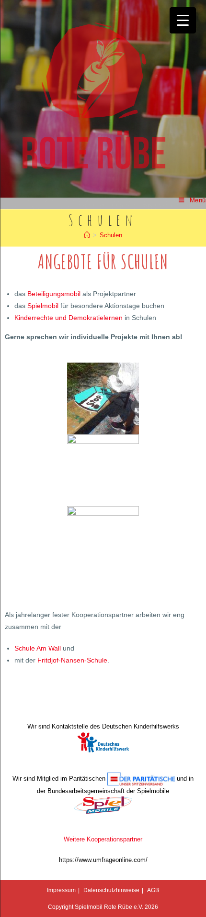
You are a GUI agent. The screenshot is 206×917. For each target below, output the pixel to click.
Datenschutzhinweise (111, 890)
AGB (153, 890)
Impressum (61, 890)
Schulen (111, 235)
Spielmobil (42, 305)
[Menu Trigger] (183, 20)
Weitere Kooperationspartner (103, 839)
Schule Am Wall (37, 648)
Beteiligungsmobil (53, 294)
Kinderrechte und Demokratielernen (68, 317)
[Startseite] (87, 235)
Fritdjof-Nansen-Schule (72, 660)
